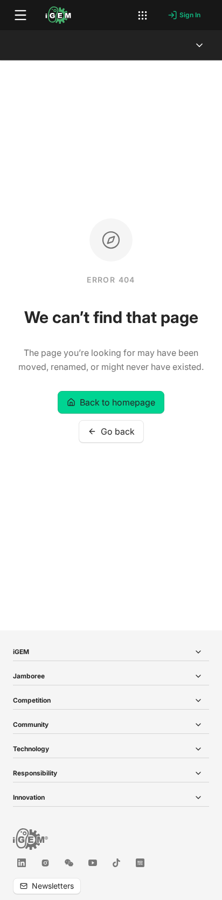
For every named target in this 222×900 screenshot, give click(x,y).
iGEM (21, 652)
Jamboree (29, 676)
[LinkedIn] (21, 862)
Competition (32, 700)
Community (30, 724)
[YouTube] (92, 862)
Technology (31, 749)
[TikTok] (116, 862)
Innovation (29, 797)
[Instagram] (45, 862)
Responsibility (35, 773)
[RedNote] (140, 862)
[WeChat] (69, 862)
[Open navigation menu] (20, 15)
